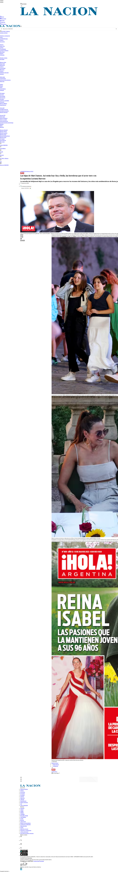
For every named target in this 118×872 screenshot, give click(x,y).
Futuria (1, 44)
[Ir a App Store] (24, 855)
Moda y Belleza (3, 103)
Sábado (2, 124)
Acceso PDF (2, 115)
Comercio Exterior (4, 50)
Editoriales (2, 77)
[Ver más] (52, 767)
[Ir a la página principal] (59, 15)
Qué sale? (2, 108)
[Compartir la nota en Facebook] (21, 240)
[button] (59, 95)
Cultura (1, 66)
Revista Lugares (3, 133)
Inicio (2, 17)
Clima (1, 37)
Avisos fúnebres (3, 118)
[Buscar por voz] (116, 29)
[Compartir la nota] (21, 237)
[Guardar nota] (21, 235)
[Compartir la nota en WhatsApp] (22, 237)
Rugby (1, 86)
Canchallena (3, 89)
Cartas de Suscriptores (5, 80)
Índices (1, 53)
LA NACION (23, 171)
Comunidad (2, 68)
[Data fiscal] (21, 869)
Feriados (2, 99)
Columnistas (3, 78)
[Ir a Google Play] (24, 852)
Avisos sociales (3, 119)
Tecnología (2, 96)
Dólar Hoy (2, 46)
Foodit (2, 20)
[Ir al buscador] (21, 6)
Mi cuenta (3, 24)
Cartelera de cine (4, 109)
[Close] (21, 777)
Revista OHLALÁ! (4, 130)
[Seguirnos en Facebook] (21, 836)
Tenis (1, 87)
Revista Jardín (3, 137)
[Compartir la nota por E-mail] (24, 240)
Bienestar (2, 69)
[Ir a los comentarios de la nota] (22, 235)
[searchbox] (58, 29)
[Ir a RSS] (21, 848)
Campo (1, 47)
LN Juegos (2, 93)
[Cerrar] (21, 26)
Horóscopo (2, 97)
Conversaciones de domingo (6, 122)
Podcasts (2, 102)
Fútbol (1, 84)
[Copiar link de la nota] (21, 239)
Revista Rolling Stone (5, 136)
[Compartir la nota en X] (22, 240)
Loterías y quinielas (4, 100)
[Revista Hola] (22, 173)
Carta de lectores (4, 121)
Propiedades (3, 49)
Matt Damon (56, 764)
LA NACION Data (4, 38)
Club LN (3, 22)
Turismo (2, 94)
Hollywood (55, 766)
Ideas (1, 125)
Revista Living (3, 134)
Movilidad (2, 52)
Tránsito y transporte (5, 36)
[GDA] (23, 865)
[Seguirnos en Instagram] (21, 844)
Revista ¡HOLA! (3, 131)
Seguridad (2, 63)
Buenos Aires (3, 62)
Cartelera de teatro (4, 111)
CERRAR (1, 0)
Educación (2, 65)
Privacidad (41, 861)
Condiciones (36, 861)
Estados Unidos (3, 58)
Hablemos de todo (4, 72)
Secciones (3, 18)
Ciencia (1, 71)
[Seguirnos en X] (21, 840)
